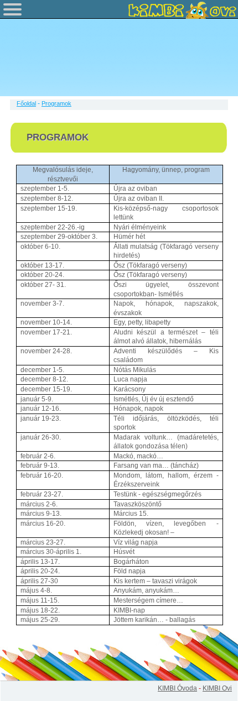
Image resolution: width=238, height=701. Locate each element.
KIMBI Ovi (217, 688)
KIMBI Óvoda (177, 688)
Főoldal (26, 103)
